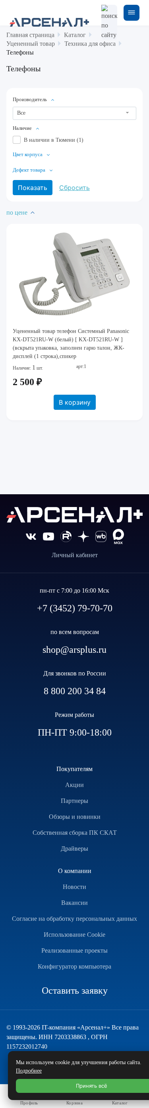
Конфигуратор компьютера (74, 966)
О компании (74, 870)
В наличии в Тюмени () (53, 140)
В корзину (75, 402)
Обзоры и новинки (75, 816)
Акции (74, 784)
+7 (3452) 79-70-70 (74, 608)
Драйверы (74, 848)
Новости (74, 886)
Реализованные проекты (74, 950)
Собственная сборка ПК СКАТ (75, 832)
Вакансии (74, 902)
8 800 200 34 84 (75, 691)
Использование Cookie (74, 934)
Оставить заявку (75, 990)
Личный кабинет (75, 555)
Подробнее (29, 1071)
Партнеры (74, 800)
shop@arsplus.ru (74, 649)
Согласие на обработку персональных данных (74, 918)
